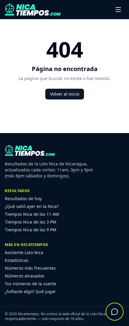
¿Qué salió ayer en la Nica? (31, 206)
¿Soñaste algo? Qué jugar (30, 291)
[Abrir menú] (118, 10)
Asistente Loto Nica (24, 252)
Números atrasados (24, 276)
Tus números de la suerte (30, 283)
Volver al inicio (64, 94)
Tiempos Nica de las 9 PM (30, 230)
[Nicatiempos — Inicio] (33, 10)
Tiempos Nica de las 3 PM (30, 222)
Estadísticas (16, 260)
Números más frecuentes (30, 268)
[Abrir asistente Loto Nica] (114, 311)
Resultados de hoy (23, 198)
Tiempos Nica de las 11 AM (32, 214)
